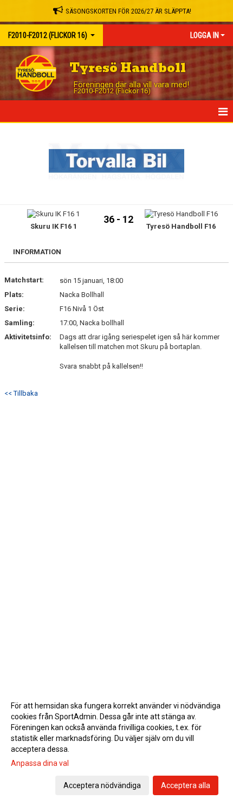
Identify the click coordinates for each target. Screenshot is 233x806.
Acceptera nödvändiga (102, 785)
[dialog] (116, 745)
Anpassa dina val (40, 763)
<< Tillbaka (21, 393)
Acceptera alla (185, 785)
